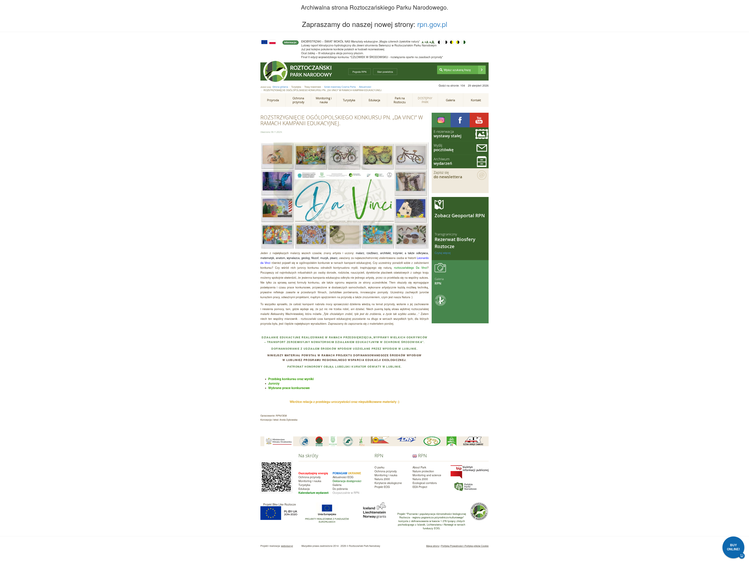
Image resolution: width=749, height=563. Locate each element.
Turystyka (304, 485)
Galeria (337, 485)
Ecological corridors (425, 483)
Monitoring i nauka (309, 481)
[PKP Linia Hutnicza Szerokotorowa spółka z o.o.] (406, 439)
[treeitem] (273, 100)
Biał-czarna (445, 42)
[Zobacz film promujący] (479, 120)
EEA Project (420, 487)
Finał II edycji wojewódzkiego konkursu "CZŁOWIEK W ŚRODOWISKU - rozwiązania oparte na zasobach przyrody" (372, 57)
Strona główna (280, 86)
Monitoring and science (427, 475)
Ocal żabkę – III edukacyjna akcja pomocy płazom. (332, 53)
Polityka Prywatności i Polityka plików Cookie (465, 545)
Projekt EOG (382, 487)
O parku (379, 467)
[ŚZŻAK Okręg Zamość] (473, 441)
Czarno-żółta (451, 42)
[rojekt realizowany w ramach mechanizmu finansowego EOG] (374, 510)
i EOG (349, 477)
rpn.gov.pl (432, 24)
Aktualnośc (339, 477)
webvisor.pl (287, 545)
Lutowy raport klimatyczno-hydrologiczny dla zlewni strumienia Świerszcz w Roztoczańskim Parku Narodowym (369, 45)
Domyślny (463, 42)
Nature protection (423, 471)
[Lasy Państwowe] (348, 441)
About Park (419, 467)
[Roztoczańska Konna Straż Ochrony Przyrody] (380, 439)
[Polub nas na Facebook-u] (460, 120)
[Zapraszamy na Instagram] (441, 120)
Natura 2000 (382, 479)
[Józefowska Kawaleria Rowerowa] (431, 441)
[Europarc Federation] (304, 441)
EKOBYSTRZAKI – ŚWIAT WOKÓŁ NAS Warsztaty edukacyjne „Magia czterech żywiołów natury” (360, 41)
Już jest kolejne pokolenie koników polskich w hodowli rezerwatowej (342, 49)
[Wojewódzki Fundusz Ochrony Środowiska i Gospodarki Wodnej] (333, 441)
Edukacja (304, 489)
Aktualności (365, 86)
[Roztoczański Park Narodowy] (275, 71)
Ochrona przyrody (309, 477)
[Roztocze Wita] (362, 441)
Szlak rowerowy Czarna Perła (340, 86)
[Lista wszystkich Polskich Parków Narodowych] (465, 486)
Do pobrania (340, 489)
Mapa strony (432, 545)
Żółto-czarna (457, 42)
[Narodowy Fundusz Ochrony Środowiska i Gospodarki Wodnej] (319, 441)
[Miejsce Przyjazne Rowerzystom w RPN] (451, 441)
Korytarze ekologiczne (388, 483)
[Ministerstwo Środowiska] (278, 441)
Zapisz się (448, 174)
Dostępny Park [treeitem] (425, 100)
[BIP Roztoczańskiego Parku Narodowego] (470, 471)
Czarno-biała (439, 42)
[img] (482, 70)
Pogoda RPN (359, 71)
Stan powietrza (385, 71)
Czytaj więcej (443, 253)
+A (426, 42)
